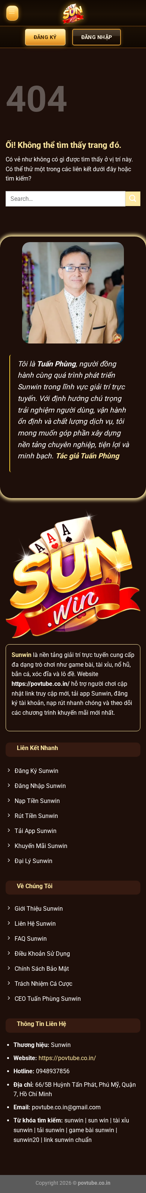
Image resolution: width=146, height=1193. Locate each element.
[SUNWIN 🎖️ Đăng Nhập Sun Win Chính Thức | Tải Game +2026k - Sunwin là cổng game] (73, 13)
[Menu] (12, 13)
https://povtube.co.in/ (67, 1058)
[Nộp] (132, 198)
